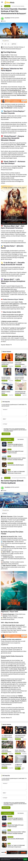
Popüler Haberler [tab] (7, 439)
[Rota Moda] (9, 2)
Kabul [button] (25, 859)
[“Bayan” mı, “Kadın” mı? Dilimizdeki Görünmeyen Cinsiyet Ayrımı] (14, 471)
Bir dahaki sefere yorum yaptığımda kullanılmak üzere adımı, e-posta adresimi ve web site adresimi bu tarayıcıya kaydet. (15, 430)
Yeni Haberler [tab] (20, 439)
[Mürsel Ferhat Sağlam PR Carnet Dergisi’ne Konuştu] (14, 451)
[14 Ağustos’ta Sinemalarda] (20, 762)
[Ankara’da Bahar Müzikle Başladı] (14, 465)
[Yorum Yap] (2, 44)
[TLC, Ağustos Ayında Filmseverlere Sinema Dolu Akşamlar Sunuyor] (7, 733)
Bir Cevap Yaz (6, 401)
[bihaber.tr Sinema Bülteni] (7, 389)
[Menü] (2, 2)
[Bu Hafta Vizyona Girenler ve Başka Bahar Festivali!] (7, 374)
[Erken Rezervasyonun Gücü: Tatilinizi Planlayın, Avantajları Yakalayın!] (14, 458)
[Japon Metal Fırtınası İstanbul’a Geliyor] (20, 733)
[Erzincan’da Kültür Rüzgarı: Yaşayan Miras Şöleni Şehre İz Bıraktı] (20, 374)
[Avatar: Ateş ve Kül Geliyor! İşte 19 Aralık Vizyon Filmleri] (20, 747)
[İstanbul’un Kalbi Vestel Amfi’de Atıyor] (7, 360)
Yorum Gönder (6, 433)
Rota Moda (7, 17)
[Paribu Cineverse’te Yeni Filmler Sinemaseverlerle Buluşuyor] (7, 762)
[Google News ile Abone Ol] (5, 41)
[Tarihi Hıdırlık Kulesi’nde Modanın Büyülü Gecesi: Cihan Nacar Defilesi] (20, 360)
